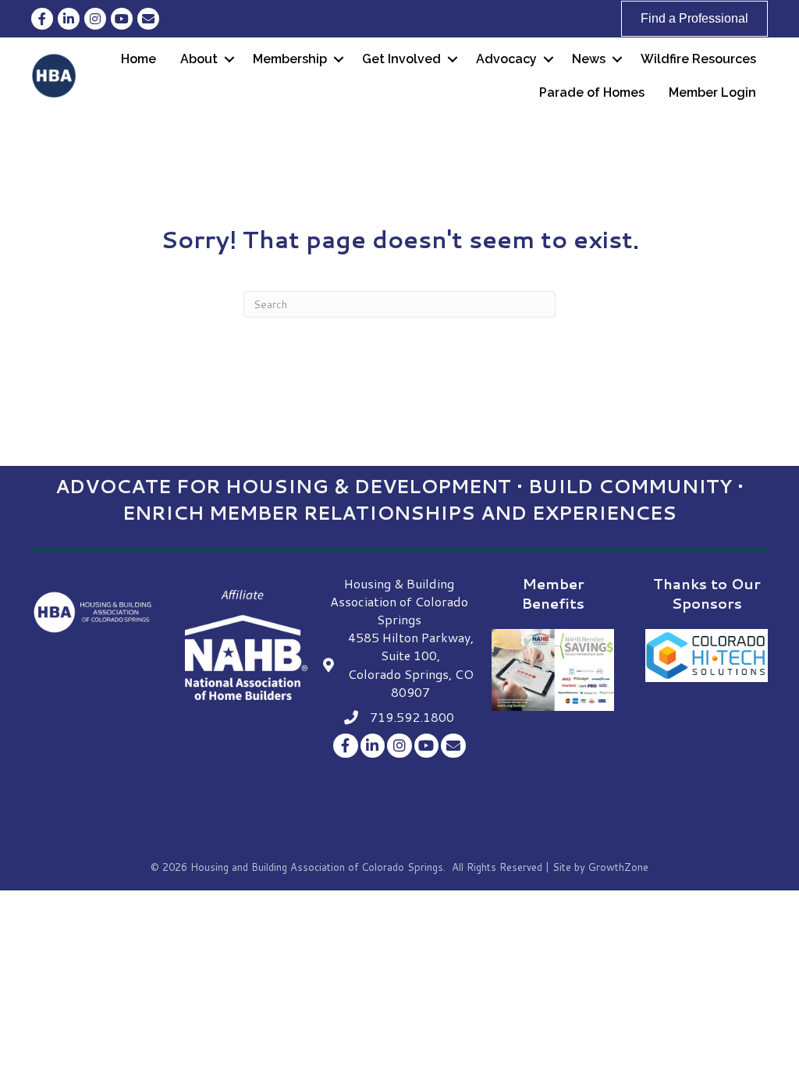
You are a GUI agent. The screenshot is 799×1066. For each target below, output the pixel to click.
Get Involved (401, 59)
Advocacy (506, 59)
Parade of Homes (592, 92)
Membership (290, 59)
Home (138, 59)
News (588, 59)
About (199, 59)
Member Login (712, 92)
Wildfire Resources (698, 59)
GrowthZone (618, 867)
